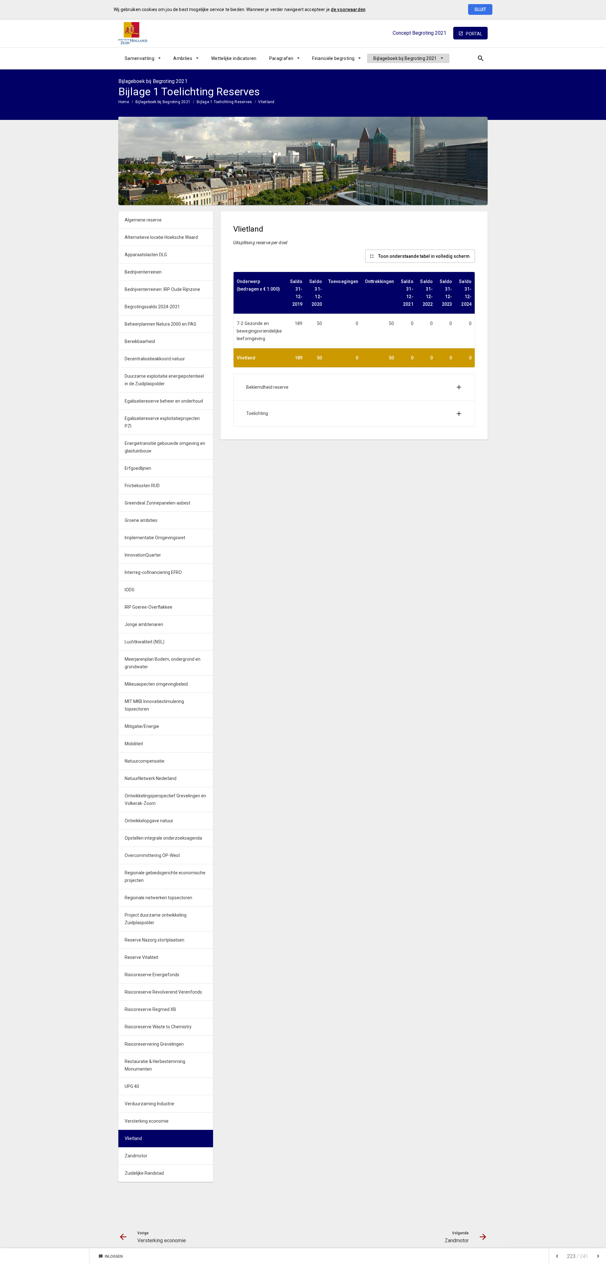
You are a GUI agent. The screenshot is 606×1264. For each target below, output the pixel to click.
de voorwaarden (348, 9)
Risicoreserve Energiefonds (152, 974)
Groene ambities (141, 520)
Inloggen (110, 1256)
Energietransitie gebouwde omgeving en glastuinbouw (165, 447)
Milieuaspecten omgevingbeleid (156, 684)
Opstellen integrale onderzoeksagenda (163, 838)
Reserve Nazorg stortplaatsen (154, 939)
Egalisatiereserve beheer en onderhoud (164, 401)
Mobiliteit (134, 743)
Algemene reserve (143, 219)
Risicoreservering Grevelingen (154, 1044)
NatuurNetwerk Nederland (150, 778)
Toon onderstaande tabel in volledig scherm (424, 256)
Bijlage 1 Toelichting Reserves (224, 102)
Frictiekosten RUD (142, 485)
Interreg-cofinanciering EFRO (153, 572)
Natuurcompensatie (144, 761)
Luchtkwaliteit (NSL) (144, 641)
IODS (129, 589)
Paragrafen (281, 58)
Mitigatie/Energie (142, 726)
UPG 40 (132, 1086)
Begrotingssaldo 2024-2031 (152, 306)
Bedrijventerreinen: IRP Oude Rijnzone (162, 289)
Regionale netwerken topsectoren (158, 897)
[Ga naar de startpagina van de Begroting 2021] (134, 33)
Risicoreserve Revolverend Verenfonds (163, 992)
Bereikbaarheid (140, 341)
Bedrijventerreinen (143, 272)
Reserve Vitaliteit (141, 957)
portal (474, 33)
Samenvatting (139, 58)
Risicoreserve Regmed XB (150, 1009)
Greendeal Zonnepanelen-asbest (157, 502)
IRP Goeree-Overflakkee (148, 607)
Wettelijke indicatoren (234, 58)
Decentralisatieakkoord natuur (155, 358)
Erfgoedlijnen (138, 468)
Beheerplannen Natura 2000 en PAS (160, 324)
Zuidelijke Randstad (144, 1173)
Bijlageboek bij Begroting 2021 (405, 58)
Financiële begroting (333, 58)
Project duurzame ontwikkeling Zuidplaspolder (156, 919)
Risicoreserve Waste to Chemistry (158, 1026)
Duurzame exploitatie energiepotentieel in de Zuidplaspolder (164, 380)
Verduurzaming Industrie (149, 1103)
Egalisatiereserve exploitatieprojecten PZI (162, 422)
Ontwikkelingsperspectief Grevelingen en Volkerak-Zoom (165, 799)
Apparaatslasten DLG (146, 254)
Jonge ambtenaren (144, 624)
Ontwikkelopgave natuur (149, 820)
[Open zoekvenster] (480, 58)
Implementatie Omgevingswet (155, 537)
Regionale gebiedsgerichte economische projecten (165, 876)
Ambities (182, 58)
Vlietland (266, 102)
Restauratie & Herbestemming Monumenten (155, 1065)
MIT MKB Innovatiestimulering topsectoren (154, 705)
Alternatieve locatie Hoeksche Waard (161, 237)
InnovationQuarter (143, 555)
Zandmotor (136, 1155)
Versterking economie (147, 1121)
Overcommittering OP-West (152, 855)
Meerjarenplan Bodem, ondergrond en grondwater (162, 663)
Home (123, 102)
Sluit (480, 9)
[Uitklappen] (459, 387)
